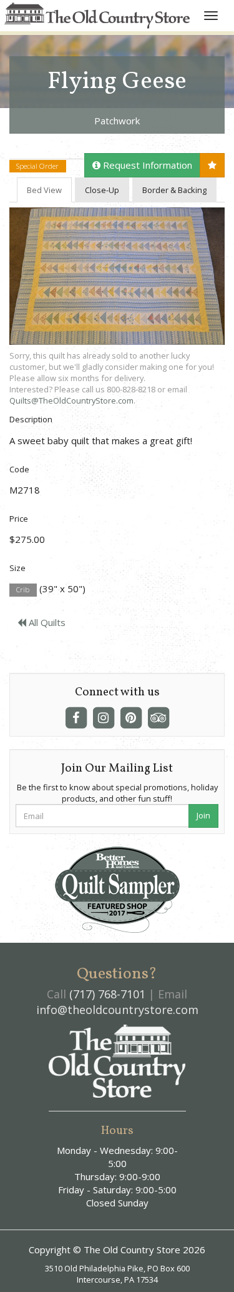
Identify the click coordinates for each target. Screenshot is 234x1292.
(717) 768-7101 (107, 993)
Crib (22, 589)
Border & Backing (174, 190)
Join (203, 815)
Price (18, 518)
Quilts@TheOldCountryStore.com (71, 400)
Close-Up (102, 190)
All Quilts (46, 622)
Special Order (37, 166)
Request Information (146, 165)
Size (17, 568)
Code (19, 469)
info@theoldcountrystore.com (117, 1009)
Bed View (44, 190)
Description (30, 419)
